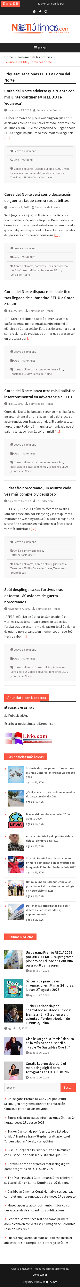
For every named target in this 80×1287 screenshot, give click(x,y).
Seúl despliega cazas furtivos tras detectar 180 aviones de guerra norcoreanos (33, 595)
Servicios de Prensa (49, 110)
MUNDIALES (28, 160)
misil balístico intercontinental (28, 467)
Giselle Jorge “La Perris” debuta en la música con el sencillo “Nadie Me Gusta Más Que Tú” (50, 1043)
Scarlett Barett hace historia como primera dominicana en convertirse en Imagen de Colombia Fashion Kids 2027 (50, 862)
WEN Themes (50, 1282)
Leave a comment (25, 151)
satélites (40, 266)
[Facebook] (34, 11)
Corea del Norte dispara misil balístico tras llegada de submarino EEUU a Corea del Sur (39, 297)
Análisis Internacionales (28, 551)
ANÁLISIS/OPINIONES (24, 555)
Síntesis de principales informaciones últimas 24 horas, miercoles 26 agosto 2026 (50, 772)
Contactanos (40, 1274)
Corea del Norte (23, 169)
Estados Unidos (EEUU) (48, 169)
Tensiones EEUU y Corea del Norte (31, 177)
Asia (16, 160)
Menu (42, 47)
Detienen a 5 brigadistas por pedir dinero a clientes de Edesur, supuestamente (48, 910)
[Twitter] (39, 11)
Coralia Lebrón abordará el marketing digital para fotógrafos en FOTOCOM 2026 (48, 1067)
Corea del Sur (43, 564)
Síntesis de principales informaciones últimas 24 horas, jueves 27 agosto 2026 (50, 985)
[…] (7, 138)
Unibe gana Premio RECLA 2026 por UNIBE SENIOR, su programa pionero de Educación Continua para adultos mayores (49, 958)
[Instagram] (45, 11)
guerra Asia (60, 564)
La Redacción (45, 501)
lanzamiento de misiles (49, 369)
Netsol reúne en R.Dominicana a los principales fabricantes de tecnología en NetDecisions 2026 (50, 886)
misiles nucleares (53, 173)
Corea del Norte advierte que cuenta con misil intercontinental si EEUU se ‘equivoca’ (39, 97)
